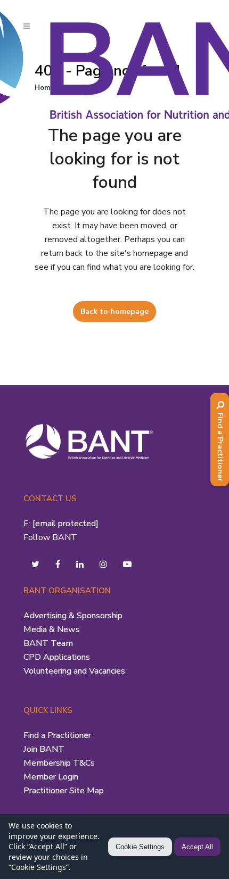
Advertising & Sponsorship (72, 615)
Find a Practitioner (57, 735)
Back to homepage (114, 311)
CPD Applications (56, 657)
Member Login (50, 777)
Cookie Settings (140, 847)
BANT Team (48, 643)
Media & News (51, 629)
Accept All (197, 847)
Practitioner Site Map (63, 791)
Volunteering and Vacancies (74, 671)
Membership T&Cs (59, 763)
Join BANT (43, 749)
